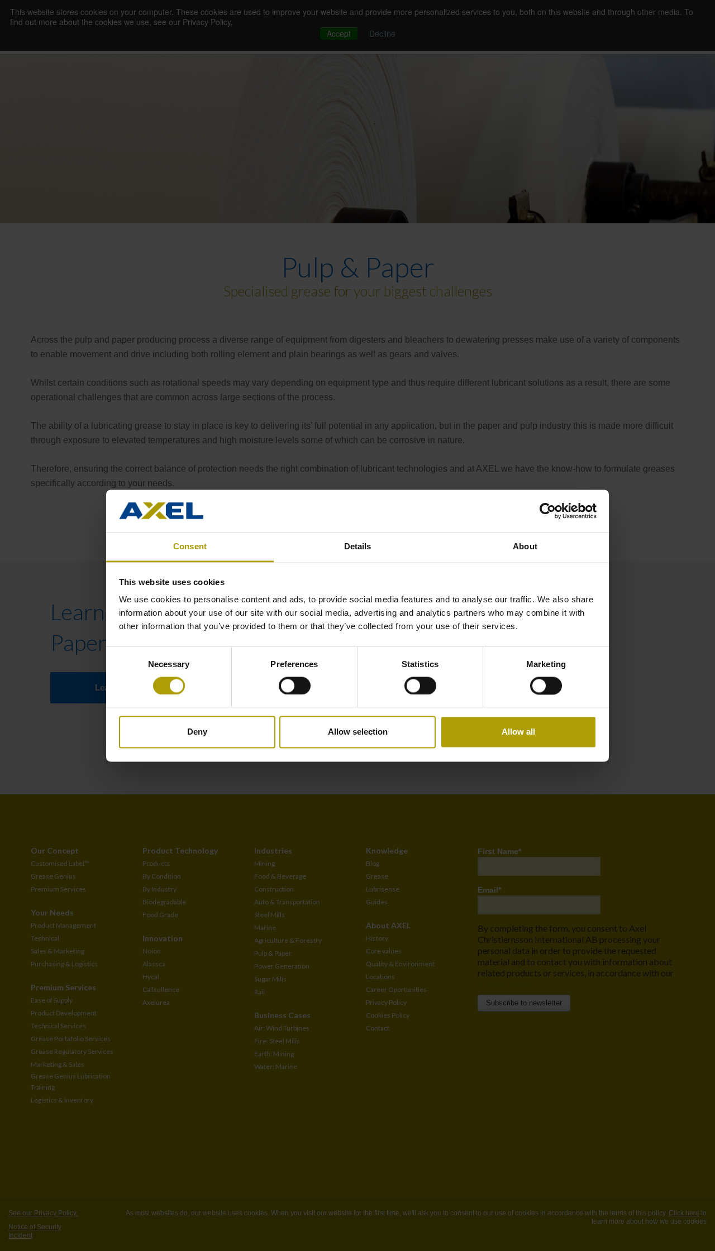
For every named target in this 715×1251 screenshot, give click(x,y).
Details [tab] (357, 547)
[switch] (295, 685)
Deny (197, 732)
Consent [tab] (190, 547)
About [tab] (525, 547)
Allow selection (358, 732)
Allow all (518, 732)
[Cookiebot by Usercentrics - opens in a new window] (548, 510)
